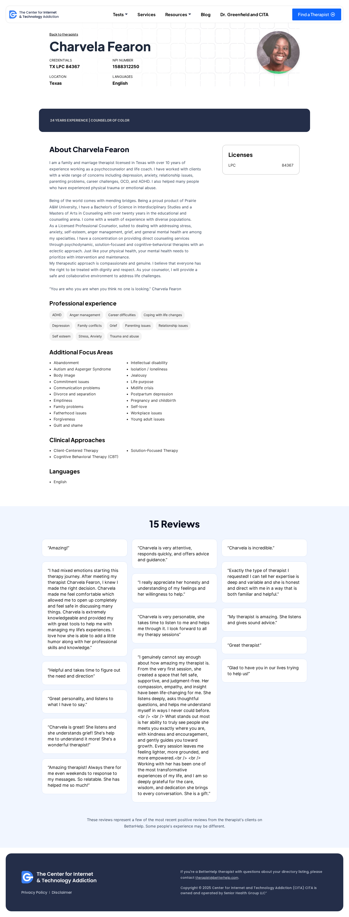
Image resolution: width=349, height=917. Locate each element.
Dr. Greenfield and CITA (244, 14)
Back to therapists (63, 34)
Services (146, 14)
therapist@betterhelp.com (216, 877)
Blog (206, 14)
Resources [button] (176, 14)
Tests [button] (118, 14)
